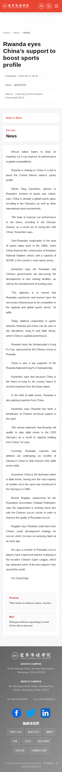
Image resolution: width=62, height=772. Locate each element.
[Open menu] (56, 6)
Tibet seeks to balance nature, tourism (30, 600)
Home (6, 32)
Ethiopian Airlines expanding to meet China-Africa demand (29, 621)
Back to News (14, 117)
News (16, 32)
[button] (49, 6)
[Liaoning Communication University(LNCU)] (19, 6)
